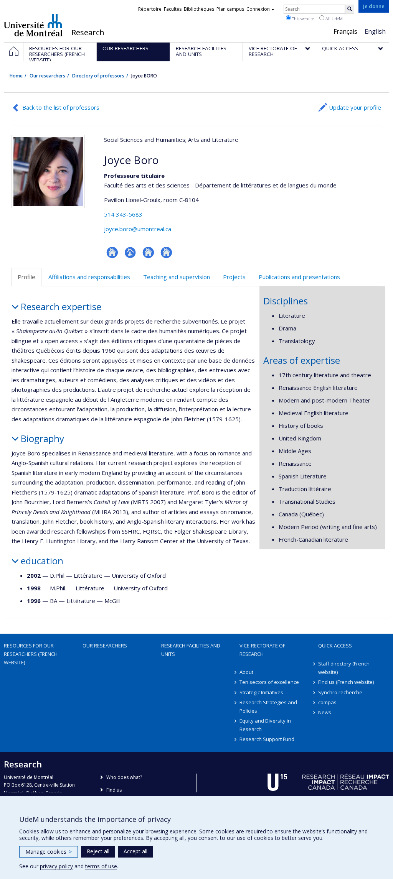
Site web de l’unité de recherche (148, 252)
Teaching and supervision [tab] (176, 277)
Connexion (258, 9)
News (324, 712)
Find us (114, 790)
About (246, 672)
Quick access (335, 645)
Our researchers (47, 75)
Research (87, 32)
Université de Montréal (33, 24)
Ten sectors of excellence (269, 682)
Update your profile (355, 107)
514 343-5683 (123, 214)
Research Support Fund (266, 739)
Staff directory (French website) (344, 667)
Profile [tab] (26, 277)
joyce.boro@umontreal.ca (137, 229)
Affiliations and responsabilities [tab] (89, 277)
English (375, 31)
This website (302, 18)
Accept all (135, 851)
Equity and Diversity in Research (265, 725)
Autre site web (166, 252)
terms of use (101, 866)
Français (345, 31)
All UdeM (333, 18)
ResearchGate (112, 252)
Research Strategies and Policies (268, 706)
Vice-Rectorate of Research (262, 649)
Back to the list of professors (60, 107)
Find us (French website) (346, 682)
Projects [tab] (234, 277)
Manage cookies (48, 851)
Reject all (98, 851)
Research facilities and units (190, 649)
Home (16, 75)
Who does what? (124, 777)
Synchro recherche (340, 692)
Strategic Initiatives (261, 692)
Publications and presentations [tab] (299, 277)
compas (327, 702)
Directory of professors (98, 75)
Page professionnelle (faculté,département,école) (130, 252)
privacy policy (56, 866)
